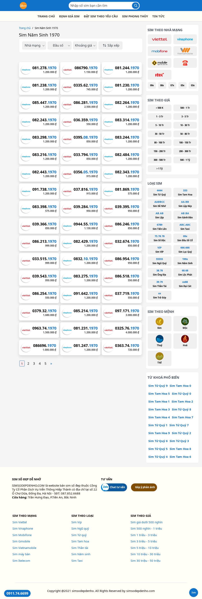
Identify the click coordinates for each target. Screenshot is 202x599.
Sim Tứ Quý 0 (181, 393)
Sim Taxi (77, 561)
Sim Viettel (19, 522)
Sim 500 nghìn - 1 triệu (146, 528)
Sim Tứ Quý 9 (158, 386)
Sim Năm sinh (80, 554)
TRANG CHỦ (46, 16)
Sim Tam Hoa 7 (182, 417)
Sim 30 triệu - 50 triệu (145, 561)
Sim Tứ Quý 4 (158, 457)
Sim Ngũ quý (80, 528)
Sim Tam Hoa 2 (182, 401)
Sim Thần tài (79, 548)
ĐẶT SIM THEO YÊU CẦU (101, 16)
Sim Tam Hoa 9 (159, 433)
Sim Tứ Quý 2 (181, 433)
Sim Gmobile (21, 541)
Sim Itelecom (21, 561)
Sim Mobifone (22, 535)
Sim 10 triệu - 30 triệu (145, 554)
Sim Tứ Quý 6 (158, 441)
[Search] (135, 5)
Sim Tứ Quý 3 (179, 441)
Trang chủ (25, 28)
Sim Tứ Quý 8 (181, 409)
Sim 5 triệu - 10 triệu (145, 548)
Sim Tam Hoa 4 (159, 417)
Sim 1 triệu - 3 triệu (144, 535)
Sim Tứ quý (79, 535)
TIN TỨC (158, 16)
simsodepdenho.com (140, 591)
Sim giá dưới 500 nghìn (147, 522)
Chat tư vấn (117, 487)
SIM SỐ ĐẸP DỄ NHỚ (26, 479)
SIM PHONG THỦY (135, 16)
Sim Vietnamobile (24, 548)
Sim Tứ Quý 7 (179, 425)
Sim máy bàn (21, 554)
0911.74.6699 (17, 593)
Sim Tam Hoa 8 (180, 449)
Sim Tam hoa (80, 541)
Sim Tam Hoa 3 (159, 409)
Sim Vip (76, 522)
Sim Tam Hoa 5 (159, 393)
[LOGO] (23, 5)
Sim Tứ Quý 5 (158, 449)
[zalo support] (193, 592)
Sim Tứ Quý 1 (157, 425)
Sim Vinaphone (22, 528)
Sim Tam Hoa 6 (180, 457)
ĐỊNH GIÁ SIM (69, 16)
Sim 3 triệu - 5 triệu (144, 541)
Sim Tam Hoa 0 (180, 386)
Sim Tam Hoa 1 (159, 401)
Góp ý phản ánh (145, 487)
